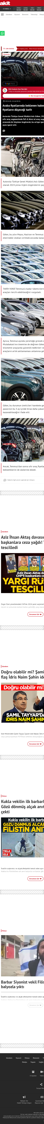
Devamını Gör (34, 614)
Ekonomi (25, 14)
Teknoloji (34, 14)
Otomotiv (6, 54)
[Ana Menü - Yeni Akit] (2, 14)
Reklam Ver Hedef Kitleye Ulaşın (24, 1102)
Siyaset (17, 14)
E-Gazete (33, 1076)
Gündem (9, 14)
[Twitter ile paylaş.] (33, 83)
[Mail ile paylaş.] (42, 83)
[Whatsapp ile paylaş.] (38, 83)
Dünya (4, 796)
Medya (24, 1062)
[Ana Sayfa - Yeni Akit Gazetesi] (5, 3)
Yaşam (32, 1062)
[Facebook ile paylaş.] (28, 83)
